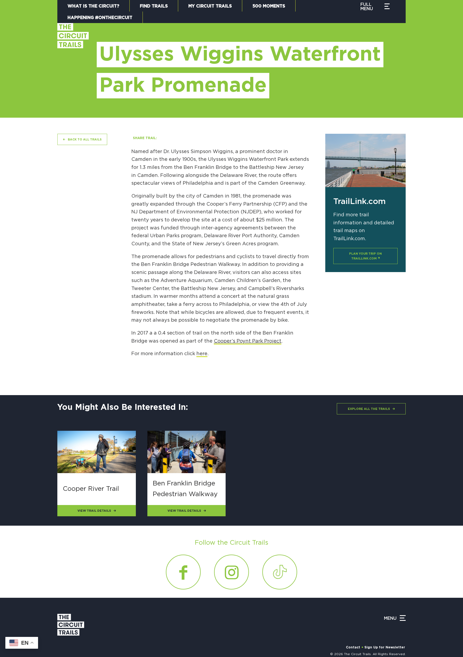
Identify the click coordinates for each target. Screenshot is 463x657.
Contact (353, 647)
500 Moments (268, 6)
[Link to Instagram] (231, 572)
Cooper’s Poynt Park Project (247, 341)
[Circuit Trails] (73, 65)
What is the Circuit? (93, 6)
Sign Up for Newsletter (384, 647)
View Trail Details (94, 510)
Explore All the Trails (369, 408)
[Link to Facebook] (183, 572)
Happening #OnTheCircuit (100, 18)
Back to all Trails (85, 139)
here (201, 353)
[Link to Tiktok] (279, 572)
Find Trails (154, 6)
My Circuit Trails (210, 6)
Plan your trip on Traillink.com (365, 256)
